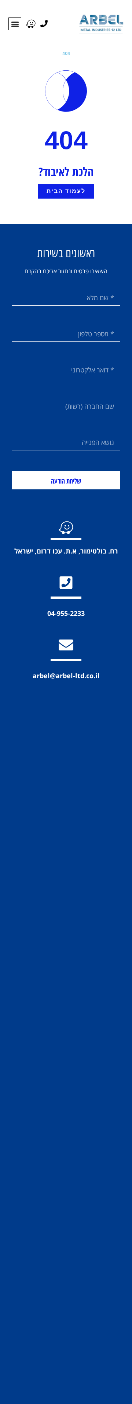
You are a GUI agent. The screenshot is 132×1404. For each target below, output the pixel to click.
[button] (14, 23)
